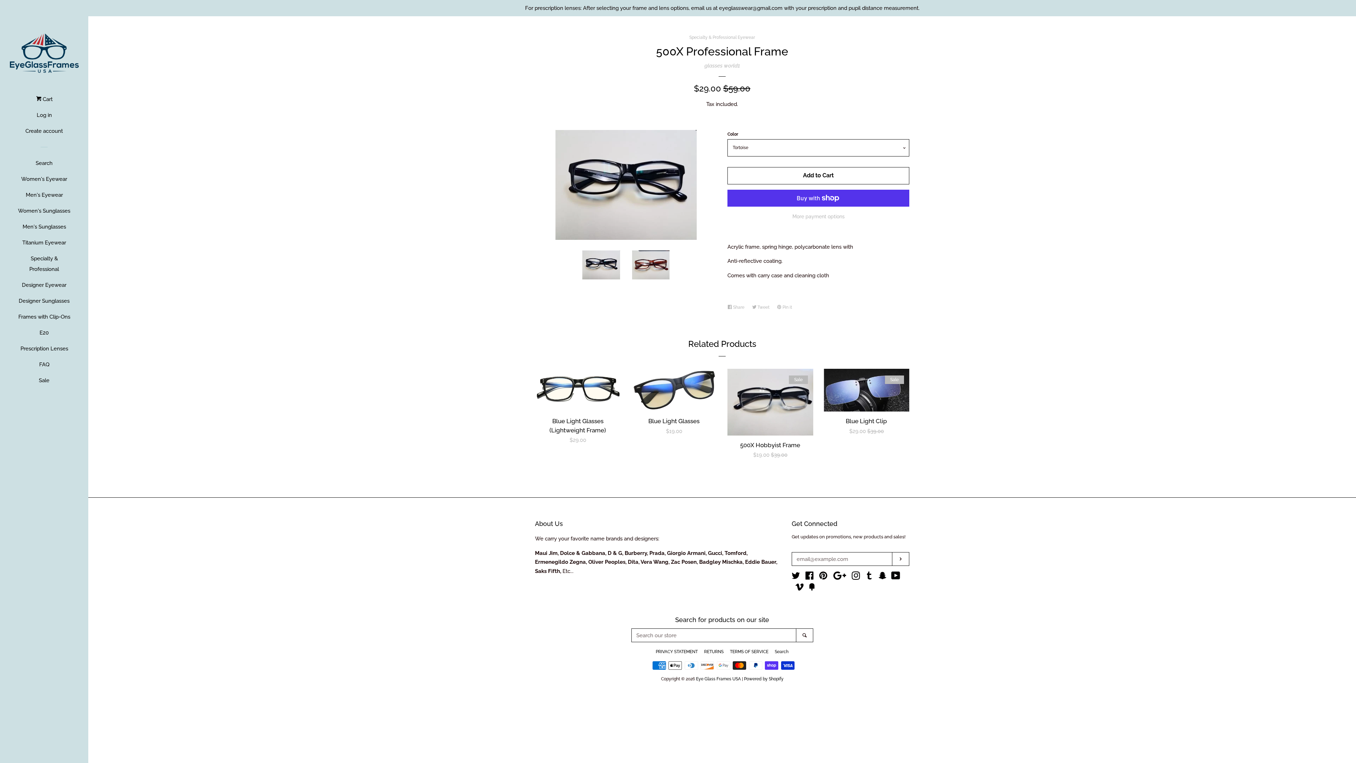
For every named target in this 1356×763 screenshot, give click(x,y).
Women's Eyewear (44, 179)
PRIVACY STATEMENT (677, 651)
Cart (47, 99)
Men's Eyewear (44, 195)
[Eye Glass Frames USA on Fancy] (812, 588)
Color (732, 134)
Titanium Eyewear (44, 242)
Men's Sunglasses (44, 227)
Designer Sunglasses (44, 301)
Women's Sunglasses (44, 211)
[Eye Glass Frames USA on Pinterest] (823, 577)
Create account (44, 131)
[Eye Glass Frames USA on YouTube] (895, 577)
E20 (44, 333)
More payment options (818, 216)
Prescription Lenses (44, 348)
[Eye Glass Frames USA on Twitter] (796, 577)
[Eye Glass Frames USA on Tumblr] (869, 577)
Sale (44, 380)
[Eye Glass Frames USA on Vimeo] (799, 588)
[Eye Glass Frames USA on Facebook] (809, 577)
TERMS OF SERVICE (749, 651)
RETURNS (714, 651)
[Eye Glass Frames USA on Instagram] (856, 577)
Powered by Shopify (764, 678)
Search (44, 163)
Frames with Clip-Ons (44, 317)
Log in (44, 115)
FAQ (44, 364)
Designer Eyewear (44, 285)
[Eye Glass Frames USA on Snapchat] (882, 577)
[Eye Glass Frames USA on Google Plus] (840, 577)
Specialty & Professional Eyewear (722, 37)
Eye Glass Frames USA (718, 678)
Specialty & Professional (44, 263)
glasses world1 (722, 66)
